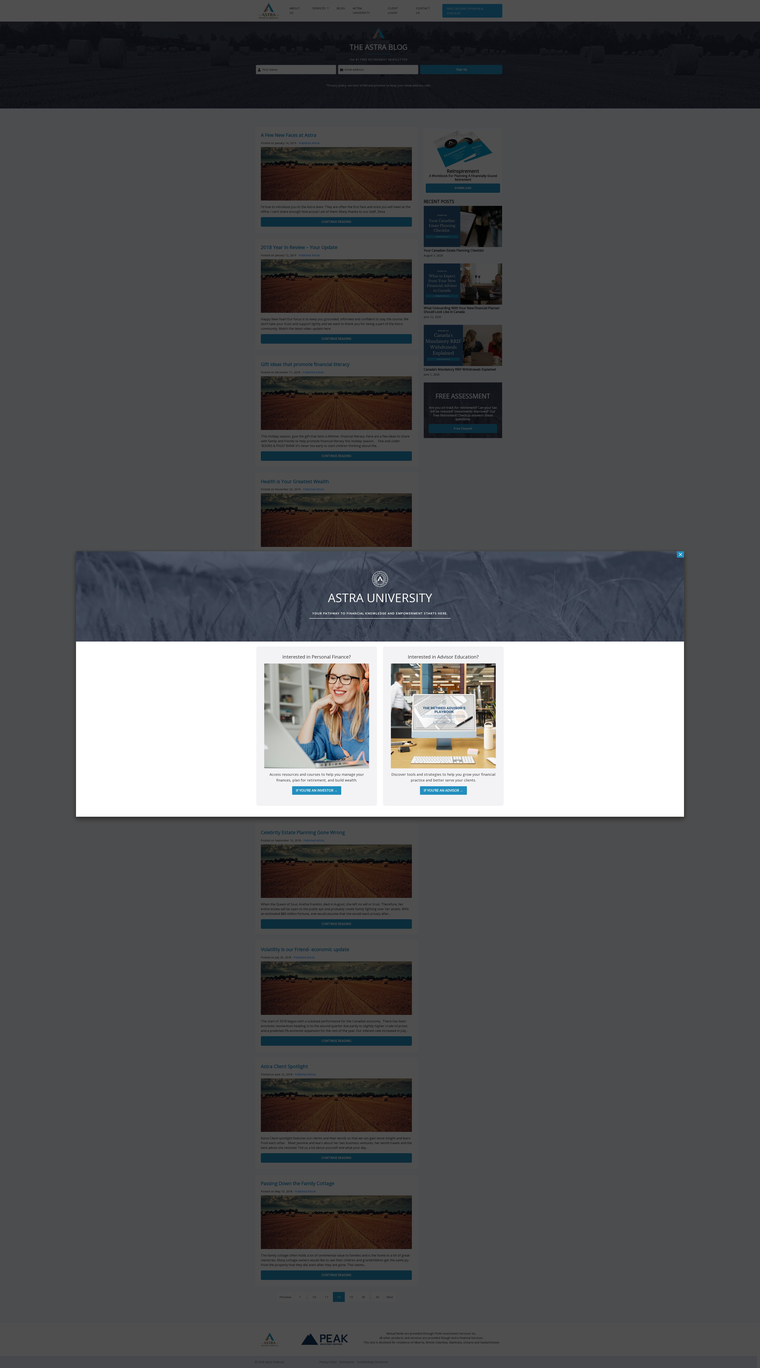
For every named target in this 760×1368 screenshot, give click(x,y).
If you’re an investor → (316, 790)
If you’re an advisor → (443, 790)
